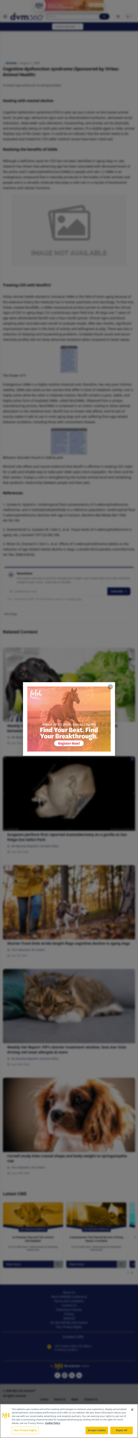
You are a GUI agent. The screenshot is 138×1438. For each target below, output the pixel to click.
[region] (69, 1421)
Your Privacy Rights (25, 1430)
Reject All (121, 1430)
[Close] (132, 1410)
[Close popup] (110, 686)
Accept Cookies (97, 1430)
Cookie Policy (52, 1423)
